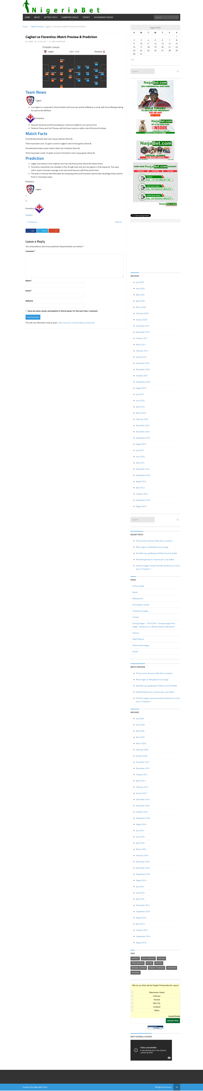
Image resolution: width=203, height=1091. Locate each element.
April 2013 (140, 487)
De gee (149, 963)
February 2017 (142, 350)
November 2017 (143, 332)
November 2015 (143, 431)
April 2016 (140, 406)
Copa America (137, 963)
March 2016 (141, 412)
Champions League (69, 17)
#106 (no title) (138, 586)
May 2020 (140, 294)
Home (27, 17)
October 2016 (142, 375)
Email (29, 290)
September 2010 (143, 500)
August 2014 (141, 481)
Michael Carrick (139, 968)
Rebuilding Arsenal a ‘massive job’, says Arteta (155, 559)
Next (117, 221)
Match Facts (36, 133)
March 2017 (141, 344)
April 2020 (140, 300)
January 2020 (141, 319)
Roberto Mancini (156, 968)
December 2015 (143, 425)
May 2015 (140, 462)
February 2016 (142, 419)
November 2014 (143, 468)
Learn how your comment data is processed (76, 322)
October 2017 (142, 338)
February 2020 (142, 313)
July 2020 (140, 282)
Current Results (174, 1016)
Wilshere (135, 973)
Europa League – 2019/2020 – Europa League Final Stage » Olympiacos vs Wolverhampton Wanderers (154, 625)
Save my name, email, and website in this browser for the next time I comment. (63, 310)
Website (29, 300)
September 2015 (143, 437)
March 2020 (141, 307)
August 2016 (141, 388)
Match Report (138, 639)
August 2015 (141, 444)
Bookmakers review (103, 17)
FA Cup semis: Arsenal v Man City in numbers (154, 540)
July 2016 (140, 394)
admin (30, 42)
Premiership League (141, 645)
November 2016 (143, 369)
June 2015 (140, 456)
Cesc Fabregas (148, 958)
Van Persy (171, 968)
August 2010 (141, 506)
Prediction (35, 158)
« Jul (132, 59)
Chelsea (161, 958)
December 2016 (143, 363)
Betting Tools (50, 17)
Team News (36, 92)
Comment (30, 251)
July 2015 (140, 450)
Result (135, 651)
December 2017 (143, 325)
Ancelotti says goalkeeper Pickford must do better (156, 553)
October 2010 (142, 493)
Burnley (135, 958)
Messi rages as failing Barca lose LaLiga (152, 547)
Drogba (158, 963)
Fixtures (136, 632)
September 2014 (143, 475)
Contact (86, 17)
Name (29, 280)
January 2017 (141, 356)
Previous (33, 221)
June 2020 (140, 288)
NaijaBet (29, 215)
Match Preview (37, 26)
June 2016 (140, 400)
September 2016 (143, 381)
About (37, 17)
